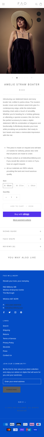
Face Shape (9, 239)
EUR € (21, 402)
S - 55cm (7, 185)
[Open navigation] (3, 4)
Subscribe (11, 389)
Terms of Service (9, 338)
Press (5, 351)
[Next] (31, 77)
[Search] (36, 4)
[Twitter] (10, 312)
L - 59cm (31, 185)
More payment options (22, 220)
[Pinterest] (21, 312)
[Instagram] (15, 312)
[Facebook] (4, 312)
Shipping (6, 330)
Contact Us (7, 355)
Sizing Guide (10, 231)
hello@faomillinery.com (14, 308)
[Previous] (12, 77)
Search (5, 326)
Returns (6, 334)
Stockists (6, 347)
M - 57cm (20, 185)
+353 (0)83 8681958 (13, 305)
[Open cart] (41, 4)
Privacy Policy (8, 343)
